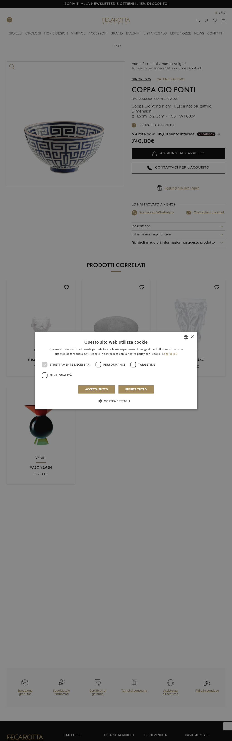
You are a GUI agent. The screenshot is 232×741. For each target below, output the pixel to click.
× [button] (192, 337)
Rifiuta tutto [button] (136, 389)
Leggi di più (169, 354)
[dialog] (116, 371)
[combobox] (186, 337)
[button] (116, 401)
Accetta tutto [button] (96, 389)
